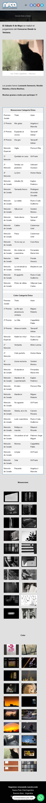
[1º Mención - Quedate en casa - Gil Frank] (11, 522)
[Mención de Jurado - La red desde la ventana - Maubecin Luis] (29, 600)
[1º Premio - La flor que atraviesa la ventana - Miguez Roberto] (11, 649)
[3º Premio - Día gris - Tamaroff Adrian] (11, 509)
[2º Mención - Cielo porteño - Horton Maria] (29, 675)
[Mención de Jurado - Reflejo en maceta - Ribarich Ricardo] (11, 740)
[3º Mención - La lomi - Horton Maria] (11, 535)
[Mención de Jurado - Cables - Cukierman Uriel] (11, 574)
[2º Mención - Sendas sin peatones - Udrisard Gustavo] (29, 522)
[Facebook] (31, 5)
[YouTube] (38, 5)
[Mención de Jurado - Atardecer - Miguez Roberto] (11, 714)
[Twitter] (42, 5)
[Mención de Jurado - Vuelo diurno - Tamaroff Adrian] (29, 561)
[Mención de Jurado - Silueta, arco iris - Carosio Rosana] (11, 727)
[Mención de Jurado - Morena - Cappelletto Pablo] (11, 753)
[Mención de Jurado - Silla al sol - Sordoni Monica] (11, 561)
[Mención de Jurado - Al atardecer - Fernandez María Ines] (29, 688)
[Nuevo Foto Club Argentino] (9, 5)
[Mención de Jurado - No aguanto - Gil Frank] (29, 714)
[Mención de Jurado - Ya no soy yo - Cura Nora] (11, 587)
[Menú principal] (26, 5)
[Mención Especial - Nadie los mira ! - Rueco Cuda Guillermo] (29, 662)
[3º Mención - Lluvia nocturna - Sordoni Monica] (11, 688)
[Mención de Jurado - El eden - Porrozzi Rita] (29, 701)
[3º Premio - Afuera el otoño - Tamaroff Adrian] (11, 662)
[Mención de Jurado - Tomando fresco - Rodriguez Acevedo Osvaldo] (11, 548)
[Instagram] (34, 5)
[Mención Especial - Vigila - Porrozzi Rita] (29, 509)
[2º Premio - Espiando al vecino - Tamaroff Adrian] (29, 497)
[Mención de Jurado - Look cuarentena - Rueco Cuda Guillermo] (29, 727)
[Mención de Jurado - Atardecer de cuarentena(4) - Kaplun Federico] (11, 701)
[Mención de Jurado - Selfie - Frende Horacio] (11, 600)
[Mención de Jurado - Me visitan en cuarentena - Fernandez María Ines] (29, 587)
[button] (40, 797)
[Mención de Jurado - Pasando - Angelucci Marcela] (29, 766)
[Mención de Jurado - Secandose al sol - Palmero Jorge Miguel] (29, 740)
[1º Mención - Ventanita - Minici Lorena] (11, 675)
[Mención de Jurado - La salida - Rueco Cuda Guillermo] (29, 548)
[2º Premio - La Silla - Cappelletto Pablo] (29, 649)
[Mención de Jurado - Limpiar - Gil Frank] (29, 753)
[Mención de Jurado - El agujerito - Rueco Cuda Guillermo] (11, 613)
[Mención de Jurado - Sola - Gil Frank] (11, 766)
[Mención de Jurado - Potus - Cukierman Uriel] (29, 574)
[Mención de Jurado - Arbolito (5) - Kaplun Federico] (29, 535)
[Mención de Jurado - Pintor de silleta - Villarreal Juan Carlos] (29, 613)
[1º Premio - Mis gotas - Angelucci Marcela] (11, 497)
